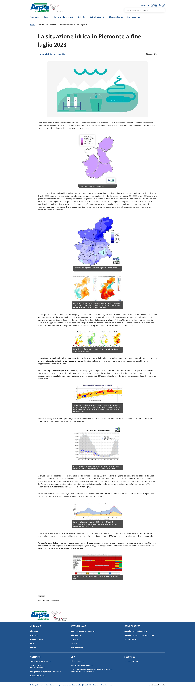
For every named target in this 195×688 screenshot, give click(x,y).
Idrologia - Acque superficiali (55, 54)
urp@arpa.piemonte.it (84, 665)
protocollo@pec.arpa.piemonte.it (47, 672)
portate (41, 596)
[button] (36, 16)
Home (32, 24)
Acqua (42, 54)
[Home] (40, 7)
